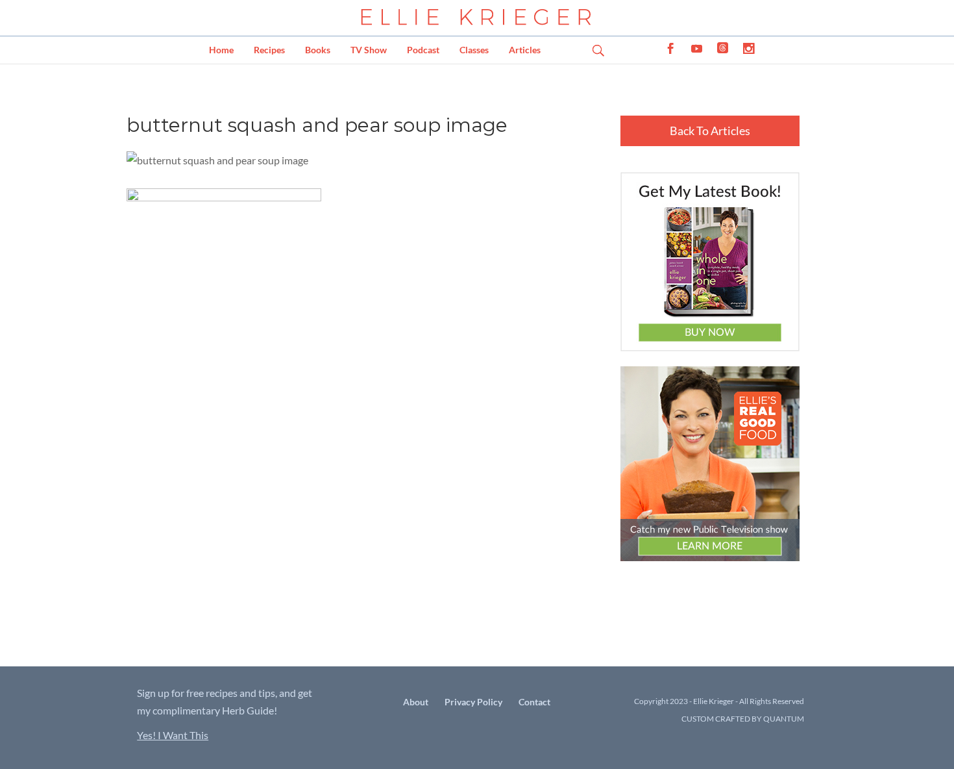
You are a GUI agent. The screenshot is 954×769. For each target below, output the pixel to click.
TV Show (368, 49)
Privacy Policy (473, 701)
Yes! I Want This (172, 735)
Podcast (423, 49)
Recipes (269, 49)
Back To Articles (710, 130)
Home (221, 49)
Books (317, 49)
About (415, 701)
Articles (525, 49)
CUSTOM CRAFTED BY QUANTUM (742, 719)
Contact (534, 701)
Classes (474, 49)
